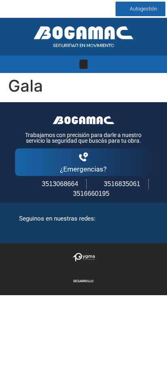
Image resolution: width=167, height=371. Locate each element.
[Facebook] (7, 9)
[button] (83, 64)
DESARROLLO (83, 281)
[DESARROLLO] (84, 257)
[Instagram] (23, 9)
